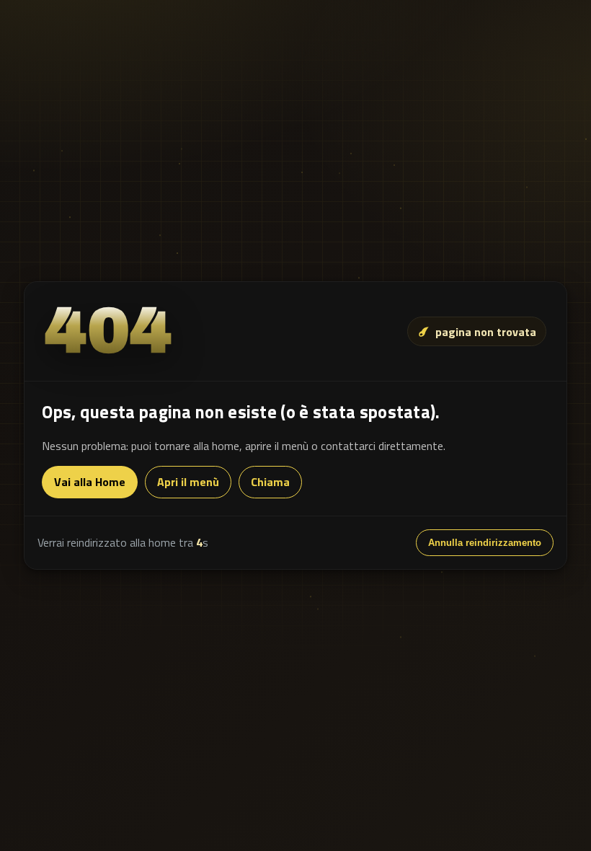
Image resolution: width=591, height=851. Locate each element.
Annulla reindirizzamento (484, 542)
